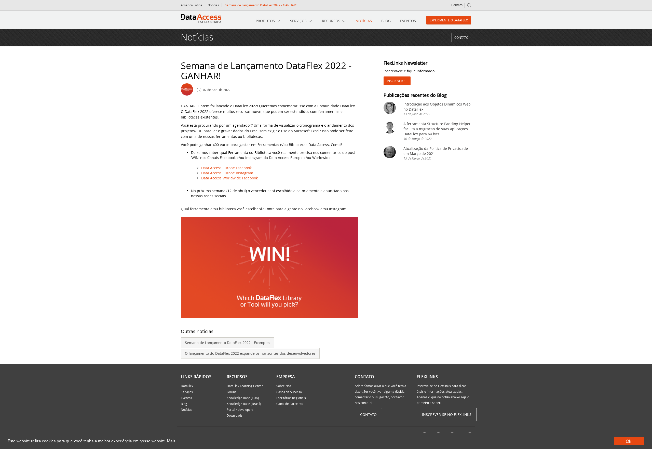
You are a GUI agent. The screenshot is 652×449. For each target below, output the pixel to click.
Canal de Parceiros (289, 404)
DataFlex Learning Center (245, 386)
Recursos (331, 20)
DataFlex (187, 386)
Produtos (265, 20)
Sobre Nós (283, 386)
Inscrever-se (397, 81)
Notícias (213, 5)
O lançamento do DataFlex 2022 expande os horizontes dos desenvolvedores (250, 353)
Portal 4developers (240, 409)
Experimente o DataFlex (449, 20)
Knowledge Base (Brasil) (244, 404)
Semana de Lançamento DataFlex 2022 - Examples (227, 342)
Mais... (173, 440)
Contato (457, 5)
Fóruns (231, 392)
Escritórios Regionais (291, 398)
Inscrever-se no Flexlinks (446, 414)
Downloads (234, 415)
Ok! (629, 441)
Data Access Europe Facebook (226, 167)
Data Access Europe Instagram (227, 172)
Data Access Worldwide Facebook (229, 178)
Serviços (298, 20)
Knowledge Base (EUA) (243, 398)
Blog (386, 20)
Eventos (408, 20)
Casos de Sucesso (289, 392)
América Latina (191, 5)
